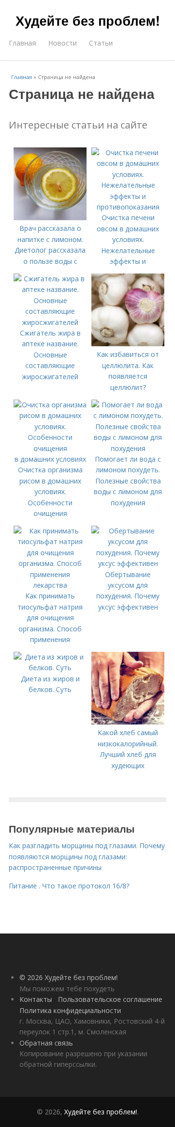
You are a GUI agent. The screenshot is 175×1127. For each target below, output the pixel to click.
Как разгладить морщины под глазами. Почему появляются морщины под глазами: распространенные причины (87, 856)
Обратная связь (46, 1042)
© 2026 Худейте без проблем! (68, 977)
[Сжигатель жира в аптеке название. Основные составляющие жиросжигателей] (50, 322)
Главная (22, 43)
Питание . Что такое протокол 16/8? (69, 885)
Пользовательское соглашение (110, 999)
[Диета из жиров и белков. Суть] (50, 667)
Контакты (35, 999)
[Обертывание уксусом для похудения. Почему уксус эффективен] (127, 563)
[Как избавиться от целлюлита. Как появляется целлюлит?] (127, 343)
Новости (62, 43)
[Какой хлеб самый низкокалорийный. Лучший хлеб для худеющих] (127, 721)
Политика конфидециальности (70, 1010)
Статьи (101, 43)
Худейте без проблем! (88, 20)
